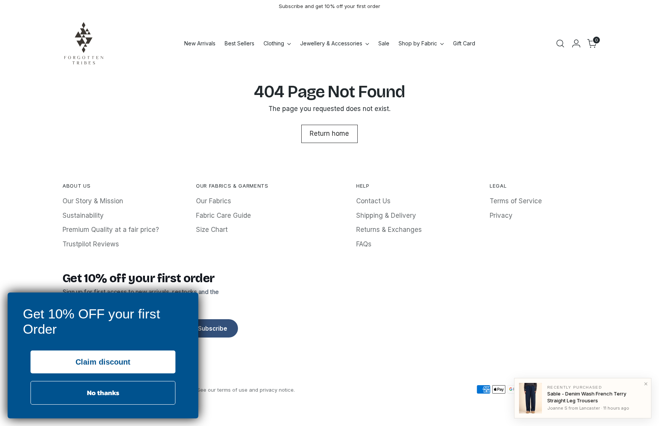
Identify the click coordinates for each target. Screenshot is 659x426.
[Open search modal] (560, 43)
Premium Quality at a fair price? (111, 229)
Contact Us (373, 201)
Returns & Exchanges (389, 229)
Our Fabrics (213, 201)
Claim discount (103, 362)
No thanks (103, 392)
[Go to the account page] (576, 43)
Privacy (501, 215)
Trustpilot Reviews (91, 244)
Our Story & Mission (93, 201)
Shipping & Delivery (386, 215)
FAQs (363, 244)
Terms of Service (516, 201)
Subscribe (212, 328)
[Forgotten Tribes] (83, 43)
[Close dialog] (190, 300)
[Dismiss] (645, 383)
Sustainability (83, 215)
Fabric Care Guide (223, 215)
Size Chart (212, 229)
